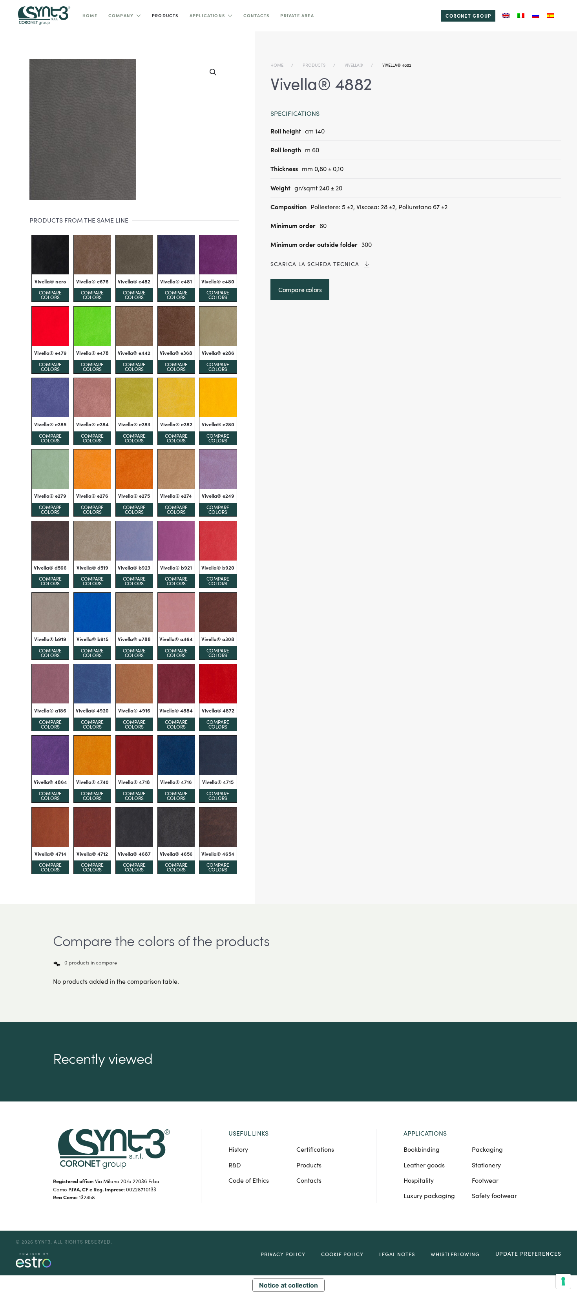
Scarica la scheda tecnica (314, 264)
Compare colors (50, 294)
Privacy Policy (283, 1254)
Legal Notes (397, 1254)
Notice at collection (288, 1285)
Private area (297, 15)
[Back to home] (43, 15)
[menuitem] (505, 15)
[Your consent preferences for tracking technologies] (563, 1281)
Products (165, 15)
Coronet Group (468, 16)
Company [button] (120, 15)
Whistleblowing (455, 1254)
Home (89, 15)
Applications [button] (207, 15)
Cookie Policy (342, 1254)
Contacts (256, 15)
